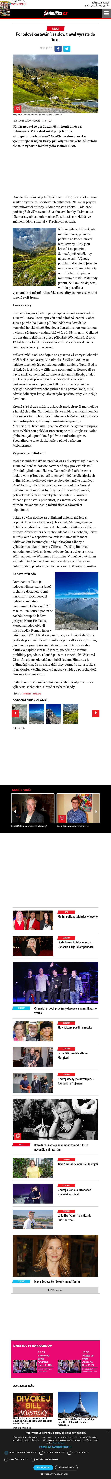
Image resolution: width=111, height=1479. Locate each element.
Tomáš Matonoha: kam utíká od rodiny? (29, 826)
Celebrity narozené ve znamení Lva (72, 826)
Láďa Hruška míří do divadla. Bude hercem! (75, 1218)
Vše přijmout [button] (43, 1467)
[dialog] (55, 1454)
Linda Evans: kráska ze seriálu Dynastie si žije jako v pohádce (76, 945)
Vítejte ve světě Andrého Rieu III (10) (45, 1358)
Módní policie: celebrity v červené (78, 916)
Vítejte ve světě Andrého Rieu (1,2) (88, 1358)
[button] (55, 1447)
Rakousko (37, 694)
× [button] (108, 1432)
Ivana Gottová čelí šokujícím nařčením (57, 1281)
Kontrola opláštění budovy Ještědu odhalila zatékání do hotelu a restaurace (76, 1422)
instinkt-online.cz (22, 1428)
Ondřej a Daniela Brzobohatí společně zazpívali (74, 1192)
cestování (27, 694)
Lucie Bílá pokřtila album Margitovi (73, 1056)
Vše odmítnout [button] (66, 1467)
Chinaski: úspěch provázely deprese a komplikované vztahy (65, 1011)
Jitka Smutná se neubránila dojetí (78, 1164)
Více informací (59, 1443)
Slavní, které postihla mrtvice (75, 1027)
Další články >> (55, 1290)
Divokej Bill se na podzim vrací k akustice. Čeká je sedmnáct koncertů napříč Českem (32, 1421)
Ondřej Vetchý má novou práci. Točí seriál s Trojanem (76, 1081)
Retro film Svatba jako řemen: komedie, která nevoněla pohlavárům (61, 1147)
